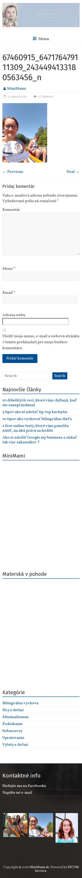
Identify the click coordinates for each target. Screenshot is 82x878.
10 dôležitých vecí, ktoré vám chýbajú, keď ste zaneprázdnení (39, 403)
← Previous (12, 172)
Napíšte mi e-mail (17, 792)
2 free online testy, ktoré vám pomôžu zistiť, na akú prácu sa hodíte (35, 428)
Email (8, 293)
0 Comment (45, 97)
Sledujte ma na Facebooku (24, 786)
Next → (73, 172)
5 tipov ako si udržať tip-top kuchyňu (34, 412)
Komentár (11, 210)
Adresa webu (13, 315)
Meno (8, 269)
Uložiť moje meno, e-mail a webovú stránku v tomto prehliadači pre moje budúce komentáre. (40, 342)
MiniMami (16, 88)
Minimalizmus (15, 717)
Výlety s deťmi (15, 745)
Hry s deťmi (13, 710)
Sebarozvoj (12, 731)
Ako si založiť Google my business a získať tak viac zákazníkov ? (39, 440)
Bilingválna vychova (20, 703)
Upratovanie (13, 738)
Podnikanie (12, 724)
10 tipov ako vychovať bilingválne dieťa (37, 419)
